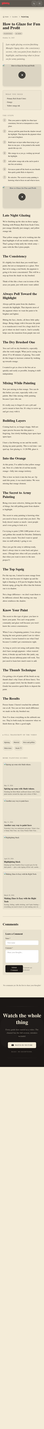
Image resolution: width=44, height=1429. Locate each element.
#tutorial (16, 742)
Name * (7, 938)
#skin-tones (8, 748)
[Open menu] (39, 3)
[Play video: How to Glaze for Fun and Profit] (22, 75)
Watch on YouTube (23, 1045)
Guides (15, 17)
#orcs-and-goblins (29, 742)
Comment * (9, 948)
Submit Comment (14, 968)
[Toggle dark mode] (34, 3)
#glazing (7, 742)
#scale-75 (19, 748)
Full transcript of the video (20, 735)
